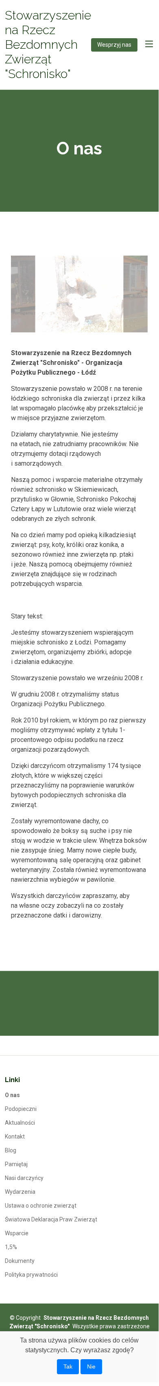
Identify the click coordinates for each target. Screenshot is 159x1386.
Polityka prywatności (31, 1275)
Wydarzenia (20, 1192)
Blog (10, 1150)
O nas (12, 1095)
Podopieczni (21, 1109)
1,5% (11, 1247)
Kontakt (15, 1136)
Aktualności (20, 1123)
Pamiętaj (16, 1164)
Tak (67, 1366)
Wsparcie (16, 1233)
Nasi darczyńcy (24, 1178)
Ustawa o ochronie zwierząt (40, 1205)
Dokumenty (20, 1261)
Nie (91, 1366)
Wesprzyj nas (114, 44)
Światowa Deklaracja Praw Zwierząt (51, 1219)
